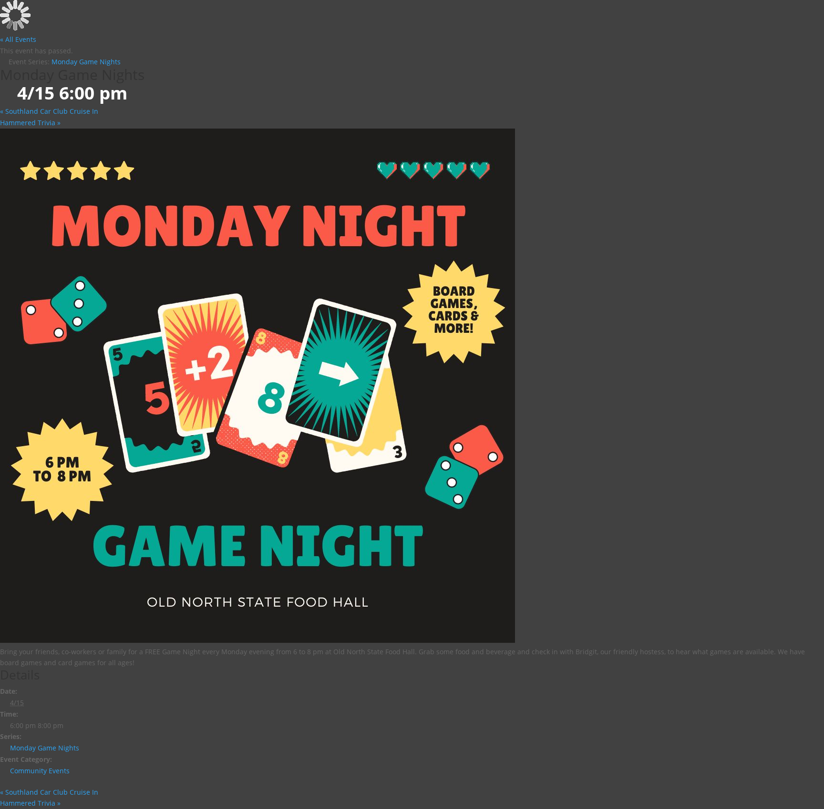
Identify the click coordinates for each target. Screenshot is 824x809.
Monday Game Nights (44, 747)
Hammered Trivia (30, 122)
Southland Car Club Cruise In (49, 111)
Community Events (40, 770)
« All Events (18, 39)
